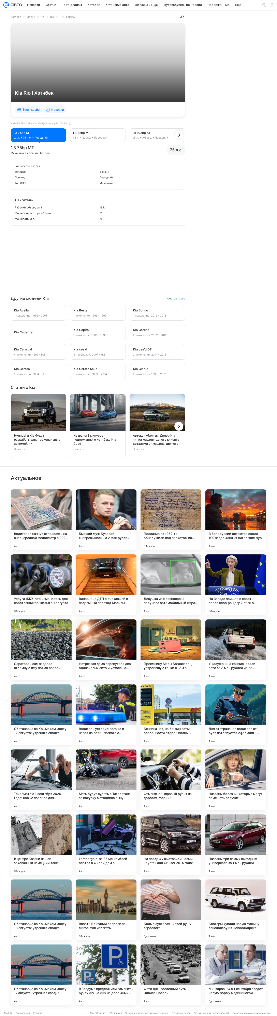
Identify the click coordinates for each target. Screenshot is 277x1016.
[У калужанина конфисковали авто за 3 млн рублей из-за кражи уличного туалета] (235, 649)
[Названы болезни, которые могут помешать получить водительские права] (235, 779)
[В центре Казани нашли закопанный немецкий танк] (41, 844)
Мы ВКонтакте (98, 1013)
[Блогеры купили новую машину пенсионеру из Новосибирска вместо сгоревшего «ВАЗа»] (235, 909)
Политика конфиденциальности (251, 1013)
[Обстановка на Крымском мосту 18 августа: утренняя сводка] (41, 909)
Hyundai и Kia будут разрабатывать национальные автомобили (37, 440)
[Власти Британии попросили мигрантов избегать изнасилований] (106, 909)
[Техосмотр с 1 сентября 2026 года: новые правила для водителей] (41, 779)
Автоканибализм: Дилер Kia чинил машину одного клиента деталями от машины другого (156, 440)
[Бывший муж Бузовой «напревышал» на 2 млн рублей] (106, 519)
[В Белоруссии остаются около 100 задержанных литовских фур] (235, 519)
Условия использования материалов (147, 1013)
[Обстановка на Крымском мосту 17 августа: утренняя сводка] (41, 974)
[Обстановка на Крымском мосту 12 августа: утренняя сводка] (41, 714)
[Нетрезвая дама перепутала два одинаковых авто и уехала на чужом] (106, 649)
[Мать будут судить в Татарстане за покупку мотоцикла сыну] (106, 779)
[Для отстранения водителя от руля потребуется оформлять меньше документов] (235, 714)
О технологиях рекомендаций (211, 1013)
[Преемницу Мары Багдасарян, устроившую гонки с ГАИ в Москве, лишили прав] (171, 649)
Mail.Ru (8, 1013)
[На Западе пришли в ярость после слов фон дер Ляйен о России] (235, 584)
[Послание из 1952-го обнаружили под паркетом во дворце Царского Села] (171, 519)
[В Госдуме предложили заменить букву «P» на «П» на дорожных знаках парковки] (106, 974)
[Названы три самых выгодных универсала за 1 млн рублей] (235, 844)
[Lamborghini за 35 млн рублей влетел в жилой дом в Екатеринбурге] (106, 844)
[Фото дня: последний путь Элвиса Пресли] (171, 974)
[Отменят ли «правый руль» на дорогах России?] (171, 779)
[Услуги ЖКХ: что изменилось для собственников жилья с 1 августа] (41, 584)
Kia (42, 16)
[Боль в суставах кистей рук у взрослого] (171, 909)
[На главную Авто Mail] (15, 5)
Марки (31, 16)
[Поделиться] (182, 17)
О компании (23, 1013)
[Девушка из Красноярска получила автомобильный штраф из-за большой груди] (171, 584)
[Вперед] (179, 135)
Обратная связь (181, 1013)
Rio (52, 16)
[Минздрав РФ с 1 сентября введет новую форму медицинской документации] (235, 974)
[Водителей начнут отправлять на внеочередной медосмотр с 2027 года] (41, 519)
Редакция (116, 1013)
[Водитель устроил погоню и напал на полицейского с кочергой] (106, 714)
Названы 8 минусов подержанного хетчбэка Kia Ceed (94, 440)
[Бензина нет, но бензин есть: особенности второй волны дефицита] (171, 714)
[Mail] (6, 5)
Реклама (38, 1013)
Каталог (16, 16)
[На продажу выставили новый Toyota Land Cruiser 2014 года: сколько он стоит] (171, 844)
